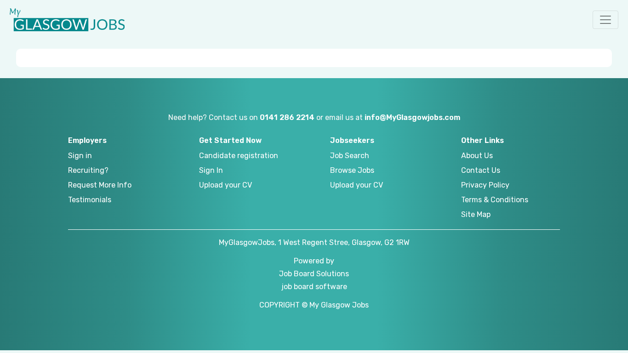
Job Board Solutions (314, 273)
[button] (605, 20)
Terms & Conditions (494, 199)
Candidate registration (238, 155)
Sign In (211, 170)
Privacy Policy (485, 185)
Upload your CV (225, 185)
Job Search (349, 155)
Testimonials (89, 199)
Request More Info (99, 185)
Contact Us (480, 170)
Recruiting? (88, 170)
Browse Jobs (352, 170)
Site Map (476, 214)
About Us (477, 155)
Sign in (80, 155)
